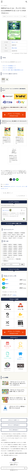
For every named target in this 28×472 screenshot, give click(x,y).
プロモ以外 (19, 238)
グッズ (12, 257)
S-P (24, 236)
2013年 (10, 251)
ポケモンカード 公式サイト (13, 420)
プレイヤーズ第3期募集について (10, 67)
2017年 (10, 253)
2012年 (5, 251)
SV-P (14, 238)
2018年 (15, 253)
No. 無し (5, 238)
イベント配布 (23, 16)
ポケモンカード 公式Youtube (13, 424)
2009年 (10, 250)
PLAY (8, 184)
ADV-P (5, 234)
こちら (14, 295)
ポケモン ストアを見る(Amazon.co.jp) (14, 114)
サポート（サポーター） (9, 259)
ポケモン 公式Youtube (13, 429)
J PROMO (16, 232)
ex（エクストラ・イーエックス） (13, 16)
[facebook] (14, 179)
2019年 (20, 253)
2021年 (10, 255)
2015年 (20, 251)
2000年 (5, 246)
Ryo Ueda (14, 48)
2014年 (15, 251)
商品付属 (18, 259)
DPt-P (4, 236)
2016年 (5, 253)
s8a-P (10, 238)
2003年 (4, 16)
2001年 (10, 246)
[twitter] (10, 179)
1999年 (20, 244)
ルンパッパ (6, 210)
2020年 (5, 255)
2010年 (15, 250)
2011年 (20, 250)
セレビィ (14, 42)
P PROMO (10, 232)
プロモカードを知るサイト (14, 462)
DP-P (18, 234)
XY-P (16, 236)
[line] (17, 179)
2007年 (20, 248)
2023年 (20, 255)
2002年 (15, 246)
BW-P (12, 236)
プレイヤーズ (5, 188)
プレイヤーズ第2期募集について (10, 65)
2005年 (10, 248)
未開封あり (6, 260)
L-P (8, 236)
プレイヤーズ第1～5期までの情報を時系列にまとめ (13, 69)
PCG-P (13, 234)
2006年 (15, 248)
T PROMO (22, 232)
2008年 (5, 250)
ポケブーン (14, 464)
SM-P (20, 236)
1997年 (10, 244)
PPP (22, 234)
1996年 (5, 244)
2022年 (15, 255)
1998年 (15, 244)
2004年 (5, 248)
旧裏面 (4, 232)
